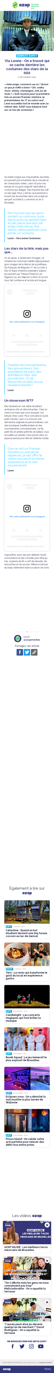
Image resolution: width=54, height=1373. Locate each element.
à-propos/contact (45, 1363)
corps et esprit (27, 56)
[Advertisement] (27, 143)
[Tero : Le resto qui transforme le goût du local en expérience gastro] (27, 954)
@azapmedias (31, 639)
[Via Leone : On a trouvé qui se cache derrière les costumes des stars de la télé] (27, 31)
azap (7, 1369)
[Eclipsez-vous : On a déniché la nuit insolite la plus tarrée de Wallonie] (27, 1078)
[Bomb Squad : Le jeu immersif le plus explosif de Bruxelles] (27, 1039)
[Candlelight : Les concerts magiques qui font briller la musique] (27, 996)
